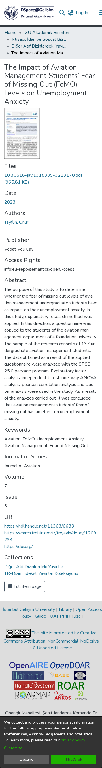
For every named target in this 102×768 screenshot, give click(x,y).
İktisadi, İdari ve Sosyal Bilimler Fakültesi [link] (39, 39)
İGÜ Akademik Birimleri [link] (46, 32)
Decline (26, 759)
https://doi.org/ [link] (18, 546)
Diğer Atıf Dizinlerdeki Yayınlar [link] (39, 46)
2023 (10, 202)
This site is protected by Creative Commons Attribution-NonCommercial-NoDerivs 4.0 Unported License (51, 640)
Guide (40, 616)
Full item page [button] (27, 586)
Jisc (77, 616)
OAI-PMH (60, 616)
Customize (13, 748)
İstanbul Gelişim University (29, 609)
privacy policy (73, 740)
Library (65, 609)
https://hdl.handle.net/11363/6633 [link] (39, 526)
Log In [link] (82, 13)
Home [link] (11, 32)
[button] (29, 13)
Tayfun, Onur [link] (16, 222)
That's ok (73, 759)
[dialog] (51, 742)
